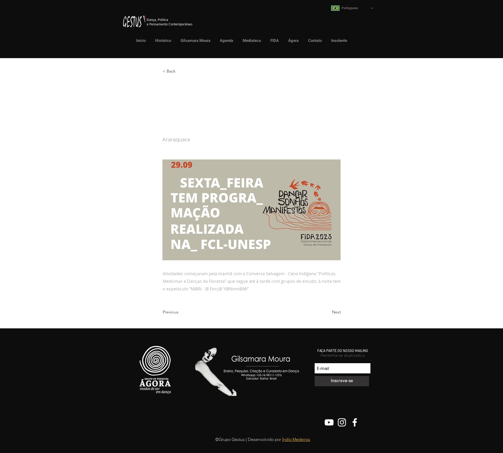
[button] (250, 40)
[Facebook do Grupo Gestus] (354, 422)
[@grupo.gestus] (341, 422)
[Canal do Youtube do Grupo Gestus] (329, 422)
